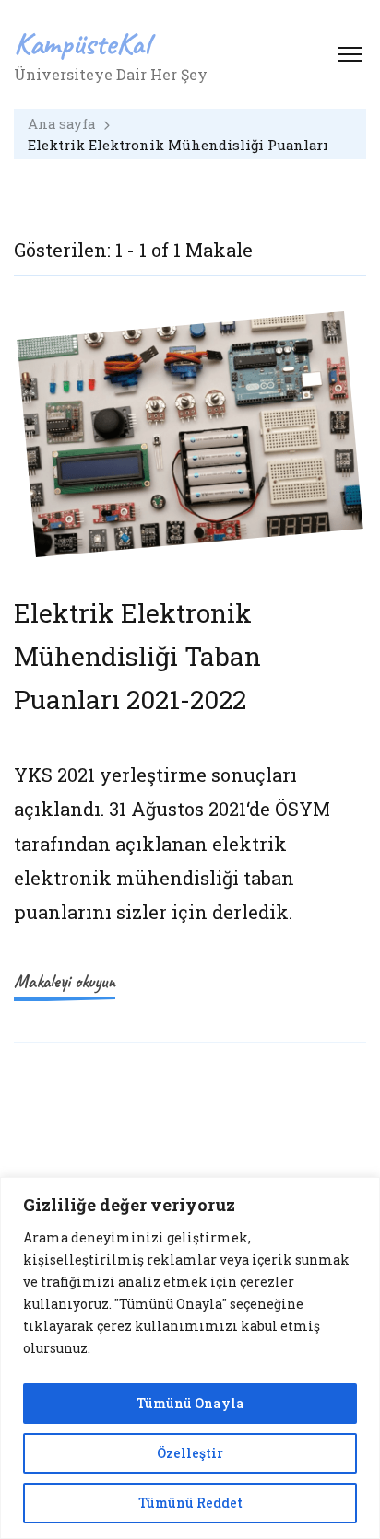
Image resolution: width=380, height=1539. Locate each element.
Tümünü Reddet (190, 1502)
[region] (190, 1358)
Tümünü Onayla (190, 1403)
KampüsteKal (82, 43)
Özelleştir (190, 1453)
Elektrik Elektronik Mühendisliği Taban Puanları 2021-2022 (137, 656)
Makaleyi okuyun (64, 981)
